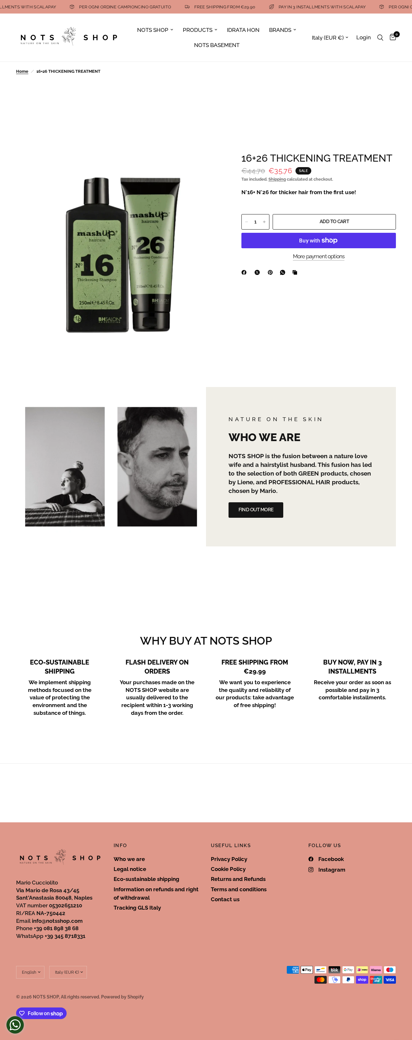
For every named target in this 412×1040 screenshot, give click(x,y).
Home (22, 71)
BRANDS (280, 30)
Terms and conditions (239, 889)
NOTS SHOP (152, 30)
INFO (120, 845)
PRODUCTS (197, 30)
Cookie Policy (228, 869)
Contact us (225, 899)
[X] (258, 272)
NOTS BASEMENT (216, 45)
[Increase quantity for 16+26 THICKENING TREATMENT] (264, 221)
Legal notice (130, 869)
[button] (256, 510)
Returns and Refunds (238, 879)
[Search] (380, 37)
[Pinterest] (272, 272)
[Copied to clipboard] (296, 272)
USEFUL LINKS (231, 845)
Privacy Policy (229, 859)
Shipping (277, 179)
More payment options (319, 256)
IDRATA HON (243, 30)
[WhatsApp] (284, 272)
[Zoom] (209, 165)
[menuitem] (155, 30)
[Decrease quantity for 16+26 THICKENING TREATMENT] (246, 221)
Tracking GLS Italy (137, 907)
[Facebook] (245, 272)
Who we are (129, 859)
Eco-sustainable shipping (146, 879)
